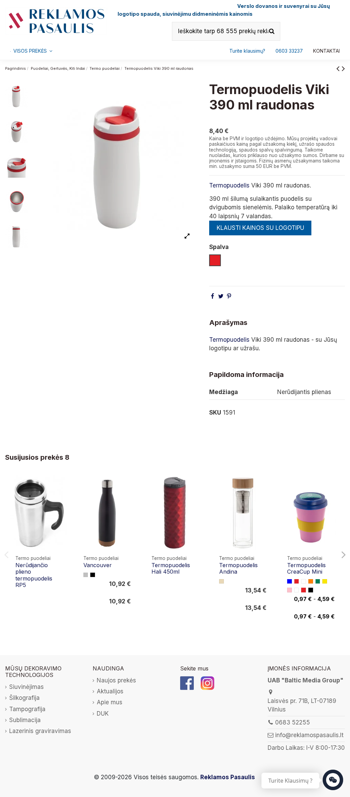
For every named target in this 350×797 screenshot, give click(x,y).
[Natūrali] (221, 581)
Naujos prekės (116, 680)
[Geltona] (324, 581)
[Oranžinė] (310, 581)
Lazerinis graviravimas (40, 731)
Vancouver (97, 565)
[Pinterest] (229, 296)
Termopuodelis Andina (238, 568)
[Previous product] (339, 68)
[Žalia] (317, 581)
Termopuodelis (229, 185)
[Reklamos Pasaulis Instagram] (207, 682)
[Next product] (343, 68)
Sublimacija (25, 720)
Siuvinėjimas (26, 686)
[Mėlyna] (289, 581)
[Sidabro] (85, 575)
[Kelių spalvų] (296, 590)
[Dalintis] (212, 296)
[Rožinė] (289, 590)
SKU (215, 412)
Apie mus (109, 702)
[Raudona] (296, 581)
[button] (289, 51)
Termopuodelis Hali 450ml (170, 568)
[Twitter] (221, 296)
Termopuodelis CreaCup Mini (306, 568)
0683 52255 (292, 722)
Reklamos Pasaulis (227, 777)
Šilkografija (24, 697)
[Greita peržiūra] (62, 500)
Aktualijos (110, 691)
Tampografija (27, 709)
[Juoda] (92, 575)
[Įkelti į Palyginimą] (62, 487)
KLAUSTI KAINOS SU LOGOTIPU (260, 227)
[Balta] (303, 581)
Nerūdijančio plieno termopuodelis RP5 (33, 575)
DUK (103, 713)
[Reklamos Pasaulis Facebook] (187, 682)
